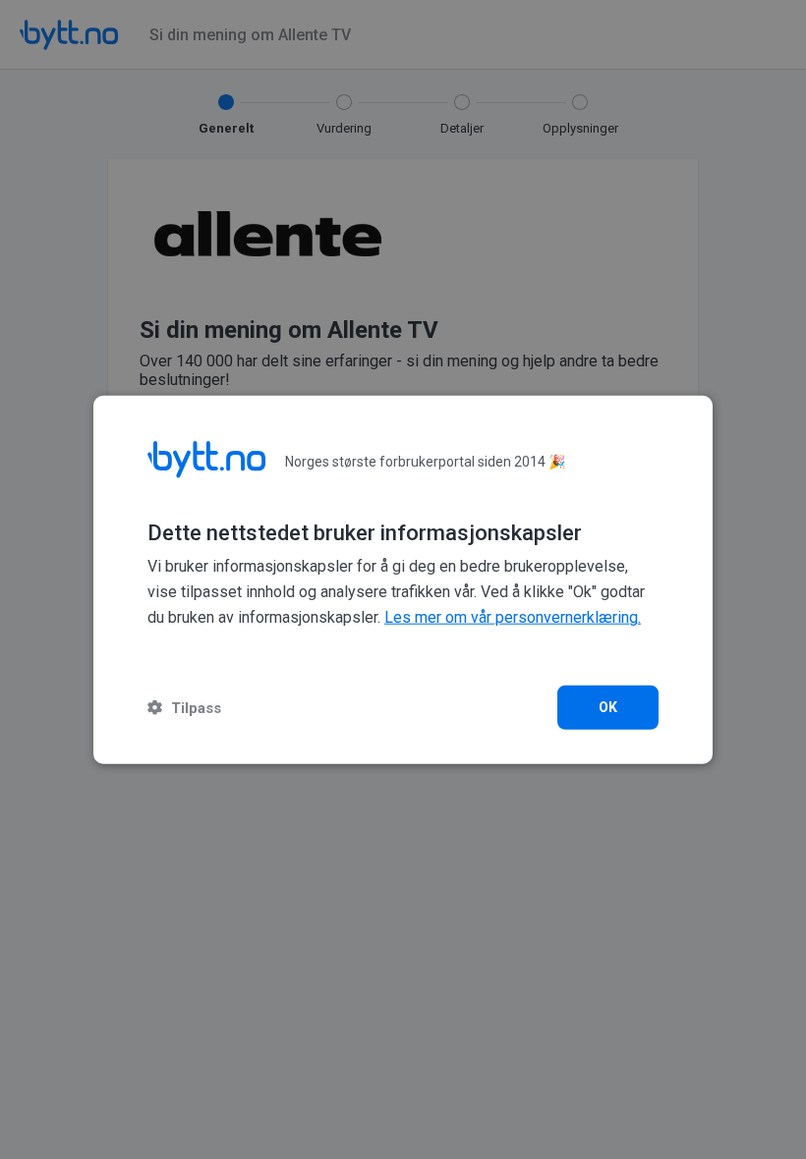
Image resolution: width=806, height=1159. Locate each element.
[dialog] (403, 580)
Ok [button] (608, 706)
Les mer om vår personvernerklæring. (512, 617)
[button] (184, 706)
